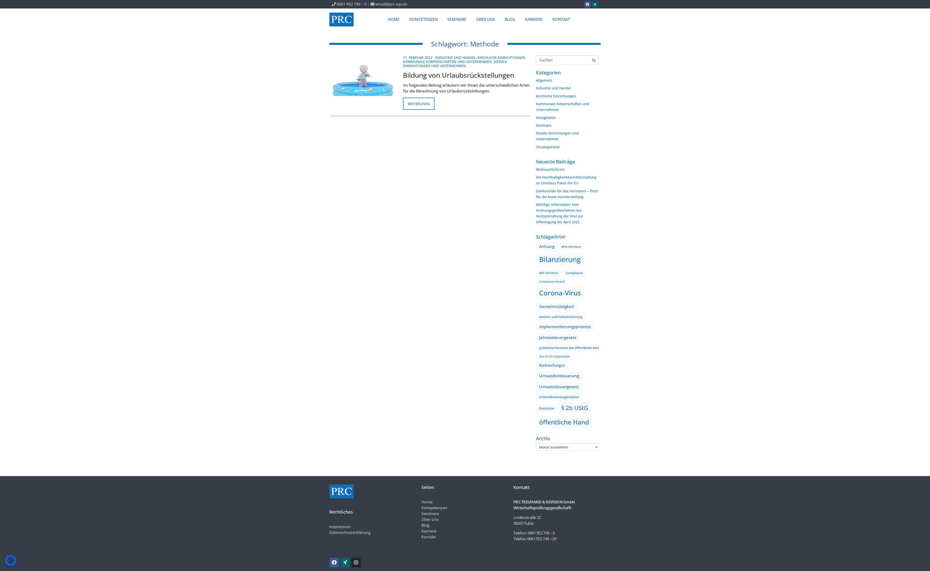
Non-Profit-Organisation (554, 356)
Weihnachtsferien (550, 169)
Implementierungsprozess (565, 326)
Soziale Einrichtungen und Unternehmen (455, 63)
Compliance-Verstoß (552, 281)
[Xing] (595, 4)
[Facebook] (587, 4)
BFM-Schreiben (571, 246)
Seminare (543, 125)
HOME (394, 19)
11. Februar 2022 (417, 57)
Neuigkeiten (546, 117)
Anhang (546, 246)
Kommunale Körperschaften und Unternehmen (447, 61)
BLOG (510, 19)
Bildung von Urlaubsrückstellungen (458, 75)
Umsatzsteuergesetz (559, 386)
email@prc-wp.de (390, 4)
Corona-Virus (560, 292)
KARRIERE (534, 19)
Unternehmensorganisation (559, 397)
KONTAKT (561, 19)
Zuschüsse (546, 408)
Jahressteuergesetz (557, 337)
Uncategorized (547, 147)
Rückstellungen (552, 365)
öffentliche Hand (564, 422)
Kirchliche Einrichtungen (501, 57)
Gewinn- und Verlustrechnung (560, 317)
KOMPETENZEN (423, 19)
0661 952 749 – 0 (351, 4)
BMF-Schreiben (548, 273)
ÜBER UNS (485, 19)
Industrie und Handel (455, 57)
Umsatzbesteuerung (559, 375)
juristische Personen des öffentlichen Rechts (571, 348)
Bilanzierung (560, 259)
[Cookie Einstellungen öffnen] (10, 565)
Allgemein (544, 80)
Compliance (574, 273)
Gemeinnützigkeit (556, 306)
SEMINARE (456, 19)
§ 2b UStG (574, 408)
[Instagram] (356, 562)
